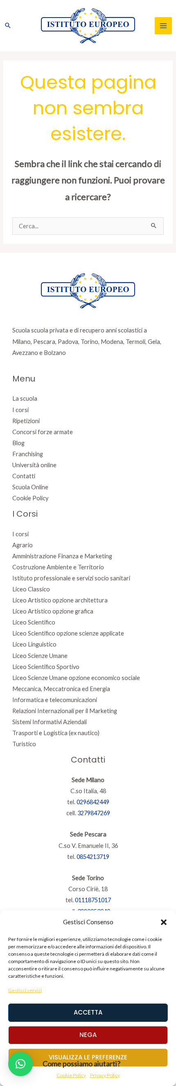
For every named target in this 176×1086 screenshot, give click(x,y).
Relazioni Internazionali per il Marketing (64, 710)
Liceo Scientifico (33, 622)
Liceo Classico (31, 589)
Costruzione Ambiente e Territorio (58, 567)
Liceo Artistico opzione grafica (52, 611)
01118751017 (93, 899)
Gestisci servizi (25, 990)
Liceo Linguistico (34, 644)
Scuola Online (30, 487)
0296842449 (93, 801)
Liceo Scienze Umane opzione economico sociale (76, 677)
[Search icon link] (7, 25)
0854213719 (93, 856)
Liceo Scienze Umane (40, 655)
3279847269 (93, 812)
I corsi (20, 409)
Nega (88, 1034)
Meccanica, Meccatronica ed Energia (61, 688)
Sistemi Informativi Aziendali (49, 721)
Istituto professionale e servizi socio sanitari (71, 578)
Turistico (24, 743)
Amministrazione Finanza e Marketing (62, 556)
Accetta (88, 1012)
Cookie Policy (30, 498)
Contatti (23, 476)
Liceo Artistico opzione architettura (60, 600)
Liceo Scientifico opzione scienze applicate (68, 633)
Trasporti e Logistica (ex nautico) (55, 732)
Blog (18, 442)
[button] (164, 922)
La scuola (24, 398)
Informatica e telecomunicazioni (54, 699)
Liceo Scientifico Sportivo (45, 666)
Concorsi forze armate (42, 431)
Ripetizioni (26, 420)
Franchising (27, 453)
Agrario (22, 545)
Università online (34, 465)
